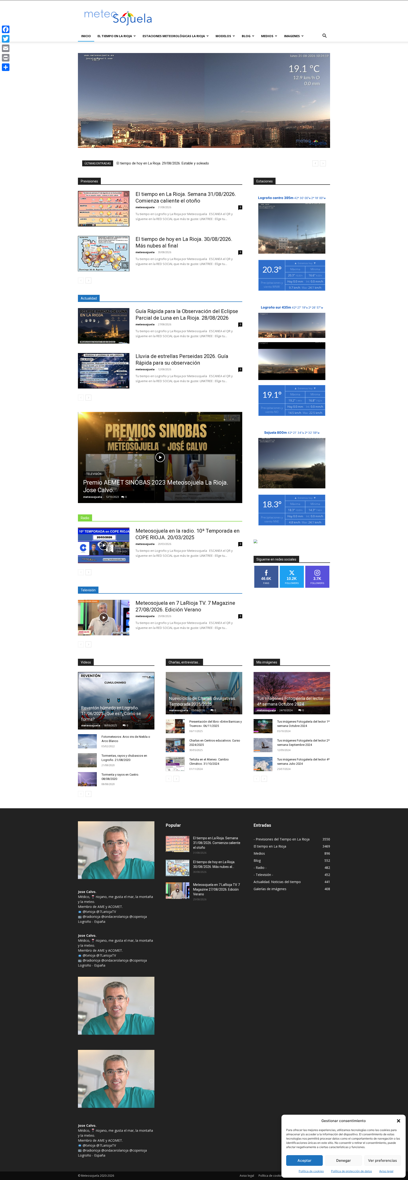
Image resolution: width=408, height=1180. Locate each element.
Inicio (86, 36)
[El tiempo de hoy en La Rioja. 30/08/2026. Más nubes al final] (103, 253)
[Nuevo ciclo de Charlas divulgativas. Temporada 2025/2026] (204, 693)
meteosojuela (145, 207)
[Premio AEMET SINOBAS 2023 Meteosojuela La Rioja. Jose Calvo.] (160, 457)
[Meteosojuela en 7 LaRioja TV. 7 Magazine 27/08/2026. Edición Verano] (103, 617)
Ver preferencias (382, 1160)
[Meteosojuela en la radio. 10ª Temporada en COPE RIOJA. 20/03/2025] (103, 545)
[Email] (5, 48)
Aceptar (304, 1160)
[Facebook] (5, 29)
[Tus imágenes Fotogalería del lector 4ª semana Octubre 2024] (292, 693)
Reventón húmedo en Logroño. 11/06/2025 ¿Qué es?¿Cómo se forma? (111, 713)
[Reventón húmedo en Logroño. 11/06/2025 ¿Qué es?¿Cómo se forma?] (116, 700)
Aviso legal (386, 1171)
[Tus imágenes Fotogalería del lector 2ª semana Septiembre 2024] (263, 745)
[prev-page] (81, 280)
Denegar (343, 1160)
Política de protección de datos (351, 1171)
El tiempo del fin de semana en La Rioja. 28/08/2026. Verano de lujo (169, 163)
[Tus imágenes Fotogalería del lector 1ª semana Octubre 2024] (263, 726)
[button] (398, 1120)
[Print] (5, 57)
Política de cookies (311, 1171)
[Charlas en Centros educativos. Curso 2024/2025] (175, 745)
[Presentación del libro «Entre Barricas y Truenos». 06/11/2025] (175, 726)
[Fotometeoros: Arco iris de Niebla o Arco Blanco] (87, 741)
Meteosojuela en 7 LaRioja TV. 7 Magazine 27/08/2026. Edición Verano (216, 889)
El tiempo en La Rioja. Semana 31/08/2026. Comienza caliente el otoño (216, 842)
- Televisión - (94, 474)
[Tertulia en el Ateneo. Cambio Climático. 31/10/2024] (175, 764)
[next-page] (88, 280)
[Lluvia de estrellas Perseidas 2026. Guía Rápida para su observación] (103, 371)
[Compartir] (5, 67)
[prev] (315, 163)
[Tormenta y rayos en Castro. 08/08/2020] (87, 779)
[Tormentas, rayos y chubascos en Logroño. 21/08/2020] (87, 760)
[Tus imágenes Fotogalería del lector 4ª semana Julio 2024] (263, 764)
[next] (323, 163)
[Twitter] (5, 39)
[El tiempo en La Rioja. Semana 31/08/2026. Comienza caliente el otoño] (103, 208)
